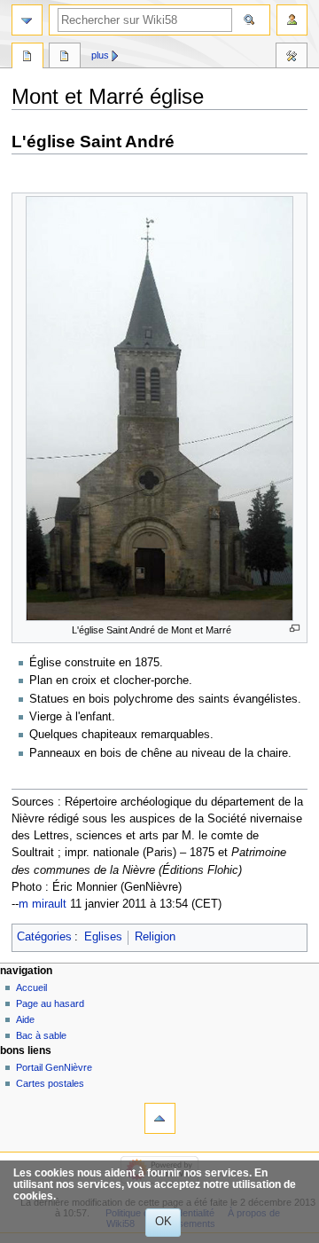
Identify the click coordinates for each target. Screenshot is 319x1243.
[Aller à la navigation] (27, 19)
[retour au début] (159, 1118)
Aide (25, 1019)
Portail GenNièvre (54, 1067)
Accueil (31, 987)
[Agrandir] (294, 628)
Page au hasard (50, 1003)
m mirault (42, 904)
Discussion (65, 57)
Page (27, 57)
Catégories (44, 937)
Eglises (103, 937)
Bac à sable (41, 1035)
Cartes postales (50, 1083)
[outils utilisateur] (291, 19)
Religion (155, 937)
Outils (291, 57)
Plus (100, 55)
